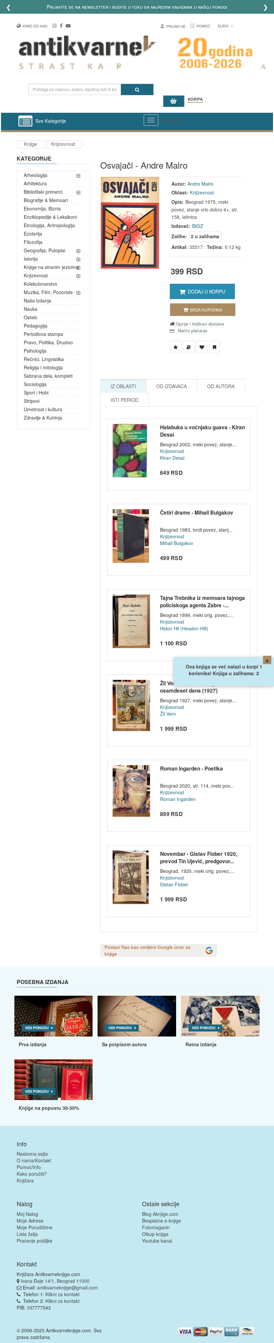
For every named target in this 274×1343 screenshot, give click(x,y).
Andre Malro (200, 183)
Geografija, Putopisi (44, 250)
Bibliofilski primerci (43, 191)
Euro (224, 25)
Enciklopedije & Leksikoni (50, 216)
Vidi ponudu (37, 1027)
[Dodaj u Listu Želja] (175, 347)
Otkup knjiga (155, 1234)
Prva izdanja (32, 1044)
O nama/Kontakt (34, 1160)
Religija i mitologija (43, 367)
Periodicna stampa (43, 334)
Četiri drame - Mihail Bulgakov (196, 512)
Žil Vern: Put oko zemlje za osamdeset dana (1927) (192, 687)
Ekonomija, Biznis (42, 208)
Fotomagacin (156, 1227)
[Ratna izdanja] (220, 1016)
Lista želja (27, 1234)
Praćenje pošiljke (34, 1240)
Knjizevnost (63, 144)
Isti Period (124, 399)
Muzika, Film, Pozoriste (48, 292)
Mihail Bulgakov (176, 543)
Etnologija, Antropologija (49, 225)
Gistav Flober (174, 884)
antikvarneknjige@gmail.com (67, 1287)
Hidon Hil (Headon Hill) (184, 628)
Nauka (30, 308)
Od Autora (221, 386)
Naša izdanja (37, 300)
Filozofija (33, 242)
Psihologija (35, 350)
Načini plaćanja (191, 330)
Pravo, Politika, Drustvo (48, 342)
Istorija (31, 258)
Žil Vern (168, 713)
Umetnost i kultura (43, 409)
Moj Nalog (27, 1214)
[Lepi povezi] (53, 1079)
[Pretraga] (137, 89)
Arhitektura (35, 183)
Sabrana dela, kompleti (48, 375)
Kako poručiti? (32, 1173)
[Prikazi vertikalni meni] (25, 121)
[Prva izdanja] (53, 1016)
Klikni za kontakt (62, 1294)
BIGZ (197, 225)
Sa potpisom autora (124, 1044)
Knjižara (25, 1180)
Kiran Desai (172, 457)
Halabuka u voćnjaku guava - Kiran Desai (202, 431)
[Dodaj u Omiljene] (202, 347)
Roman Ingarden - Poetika (191, 768)
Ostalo (30, 317)
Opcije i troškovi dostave (199, 324)
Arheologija (35, 175)
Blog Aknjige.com (160, 1214)
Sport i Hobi (36, 392)
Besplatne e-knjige (161, 1220)
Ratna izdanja (201, 1044)
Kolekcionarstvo (40, 283)
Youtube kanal (157, 1240)
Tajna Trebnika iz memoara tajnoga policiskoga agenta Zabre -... (202, 601)
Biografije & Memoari (46, 200)
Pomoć (203, 25)
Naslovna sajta (32, 1153)
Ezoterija (33, 233)
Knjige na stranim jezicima (51, 267)
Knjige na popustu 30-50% (49, 1107)
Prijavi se (175, 26)
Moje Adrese (30, 1220)
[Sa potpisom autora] (137, 1016)
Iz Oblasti (123, 386)
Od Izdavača (171, 386)
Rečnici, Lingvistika (44, 359)
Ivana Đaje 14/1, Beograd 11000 (55, 1280)
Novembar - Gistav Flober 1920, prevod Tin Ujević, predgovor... (198, 857)
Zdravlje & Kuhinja (43, 417)
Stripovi (31, 400)
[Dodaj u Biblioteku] (188, 347)
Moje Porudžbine (34, 1227)
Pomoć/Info (29, 1167)
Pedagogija (35, 325)
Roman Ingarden (178, 799)
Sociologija (35, 384)
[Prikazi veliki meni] (151, 120)
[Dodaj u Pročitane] (214, 347)
